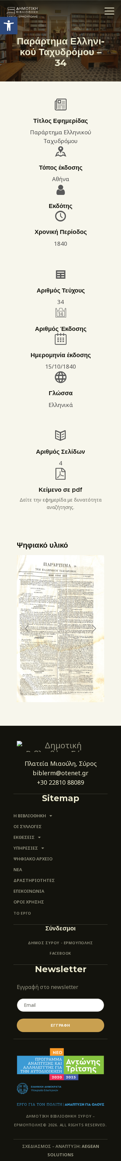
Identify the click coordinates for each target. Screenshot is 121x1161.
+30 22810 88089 (60, 782)
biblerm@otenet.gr (60, 773)
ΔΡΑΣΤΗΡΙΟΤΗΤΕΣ (34, 880)
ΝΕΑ (17, 869)
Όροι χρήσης (28, 902)
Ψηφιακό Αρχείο (32, 859)
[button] (8, 25)
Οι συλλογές (27, 826)
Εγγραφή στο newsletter (47, 987)
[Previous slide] (27, 628)
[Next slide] (94, 628)
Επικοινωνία (28, 891)
